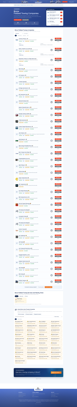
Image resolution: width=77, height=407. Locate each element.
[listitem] (18, 23)
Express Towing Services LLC (24, 107)
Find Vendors (53, 395)
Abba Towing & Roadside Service (25, 145)
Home (4, 1)
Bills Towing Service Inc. (23, 197)
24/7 (27, 35)
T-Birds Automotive (22, 120)
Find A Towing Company (13, 1)
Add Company (65, 1)
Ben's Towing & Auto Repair (24, 152)
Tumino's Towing (22, 229)
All (15, 35)
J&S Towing (21, 241)
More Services (21, 396)
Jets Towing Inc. (22, 132)
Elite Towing (21, 274)
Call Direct (58, 38)
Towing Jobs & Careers (55, 393)
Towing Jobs (71, 1)
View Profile (58, 40)
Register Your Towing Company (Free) (38, 393)
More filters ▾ (26, 33)
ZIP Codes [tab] (26, 296)
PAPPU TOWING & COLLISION (24, 48)
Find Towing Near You (22, 393)
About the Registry (35, 396)
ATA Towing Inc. (22, 75)
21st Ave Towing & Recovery (24, 203)
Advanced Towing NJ (23, 100)
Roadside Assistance (22, 395)
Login (33, 395)
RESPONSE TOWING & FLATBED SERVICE (55, 18)
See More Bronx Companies (55, 24)
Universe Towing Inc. (23, 38)
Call (61, 12)
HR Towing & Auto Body (23, 209)
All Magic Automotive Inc (24, 88)
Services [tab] (16, 296)
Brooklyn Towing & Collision (24, 113)
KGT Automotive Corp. (23, 94)
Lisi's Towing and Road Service (25, 248)
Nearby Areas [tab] (21, 296)
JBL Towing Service (22, 184)
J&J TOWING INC (22, 235)
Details (58, 41)
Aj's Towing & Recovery (23, 190)
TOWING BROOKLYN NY (23, 158)
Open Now (24, 35)
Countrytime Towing (23, 216)
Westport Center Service (23, 261)
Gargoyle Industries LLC (23, 254)
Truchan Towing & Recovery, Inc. (25, 126)
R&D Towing (52, 21)
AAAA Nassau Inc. (22, 139)
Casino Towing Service (23, 177)
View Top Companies (17, 19)
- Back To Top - (38, 378)
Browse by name (25, 19)
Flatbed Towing (20, 35)
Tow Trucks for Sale (54, 396)
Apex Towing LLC (22, 165)
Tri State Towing (22, 81)
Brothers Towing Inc (23, 280)
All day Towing (22, 171)
